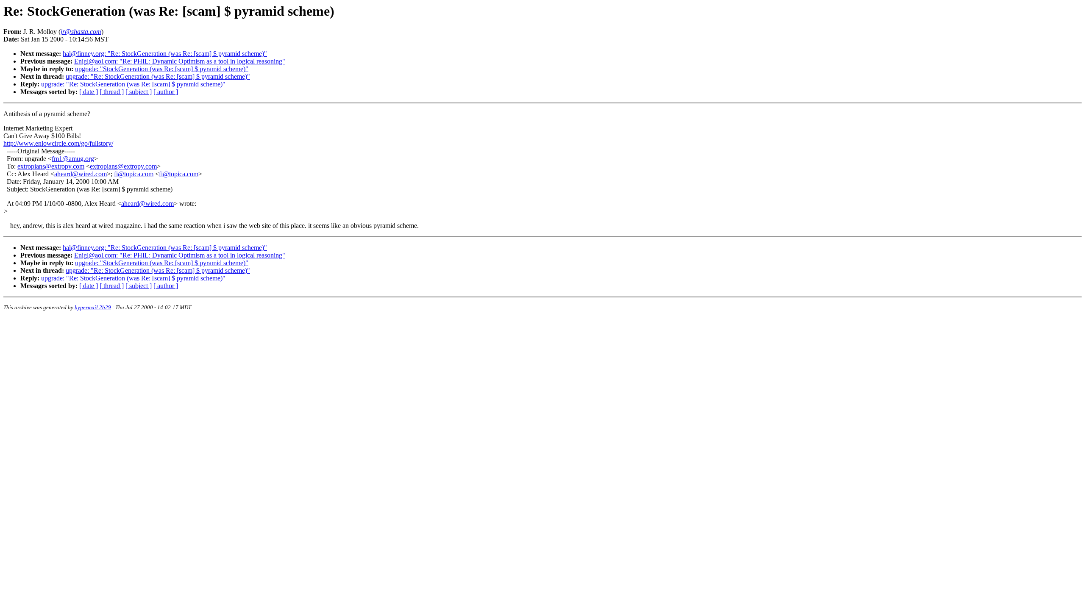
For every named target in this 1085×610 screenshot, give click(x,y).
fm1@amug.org (73, 158)
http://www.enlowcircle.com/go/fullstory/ (58, 143)
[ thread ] (112, 91)
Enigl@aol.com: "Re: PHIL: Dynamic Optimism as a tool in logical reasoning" (179, 61)
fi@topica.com (133, 173)
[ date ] (88, 91)
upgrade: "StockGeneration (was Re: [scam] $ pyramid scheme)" (161, 68)
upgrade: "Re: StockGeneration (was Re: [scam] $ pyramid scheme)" (158, 76)
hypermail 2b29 (93, 307)
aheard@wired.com (80, 173)
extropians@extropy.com (50, 166)
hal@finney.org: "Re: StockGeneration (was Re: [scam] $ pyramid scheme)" (165, 53)
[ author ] (165, 91)
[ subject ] (138, 91)
